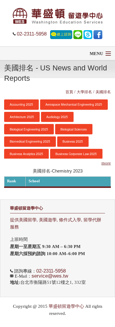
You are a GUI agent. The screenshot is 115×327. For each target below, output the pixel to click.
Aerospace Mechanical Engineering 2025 (73, 104)
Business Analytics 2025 (26, 154)
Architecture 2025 (22, 117)
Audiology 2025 (57, 117)
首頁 (69, 91)
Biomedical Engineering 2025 (30, 141)
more (106, 163)
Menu (96, 53)
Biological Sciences (73, 129)
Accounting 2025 (21, 104)
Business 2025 (73, 141)
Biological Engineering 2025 (29, 129)
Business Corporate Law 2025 (76, 154)
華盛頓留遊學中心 (26, 208)
